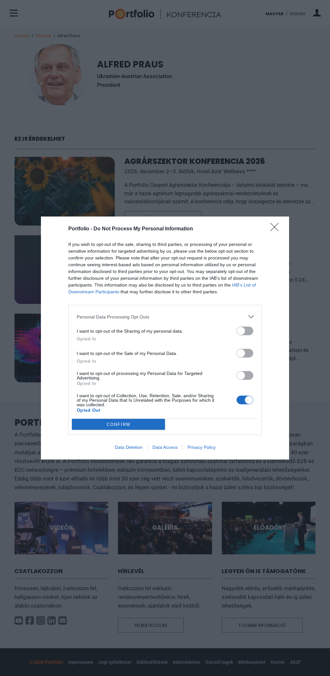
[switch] (245, 331)
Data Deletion (128, 447)
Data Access (165, 447)
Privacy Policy (202, 447)
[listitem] (165, 316)
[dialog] (165, 338)
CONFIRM (119, 424)
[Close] (276, 229)
